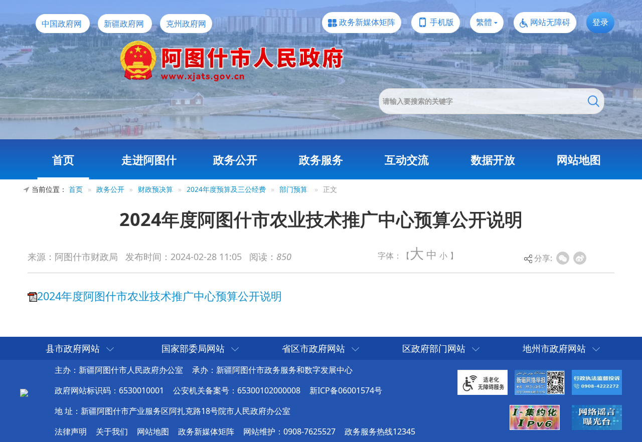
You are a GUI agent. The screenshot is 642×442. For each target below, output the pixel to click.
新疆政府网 (124, 23)
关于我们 (112, 431)
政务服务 (321, 159)
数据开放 (493, 159)
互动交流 (407, 159)
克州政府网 (186, 23)
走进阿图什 (149, 159)
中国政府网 (62, 23)
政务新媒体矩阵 (367, 22)
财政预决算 (155, 189)
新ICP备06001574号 (345, 390)
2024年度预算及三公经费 (226, 189)
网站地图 (579, 159)
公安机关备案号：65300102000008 (236, 390)
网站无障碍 (550, 22)
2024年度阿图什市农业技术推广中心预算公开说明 (159, 296)
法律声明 (71, 431)
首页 (63, 159)
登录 (600, 22)
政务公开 (235, 159)
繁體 (484, 22)
